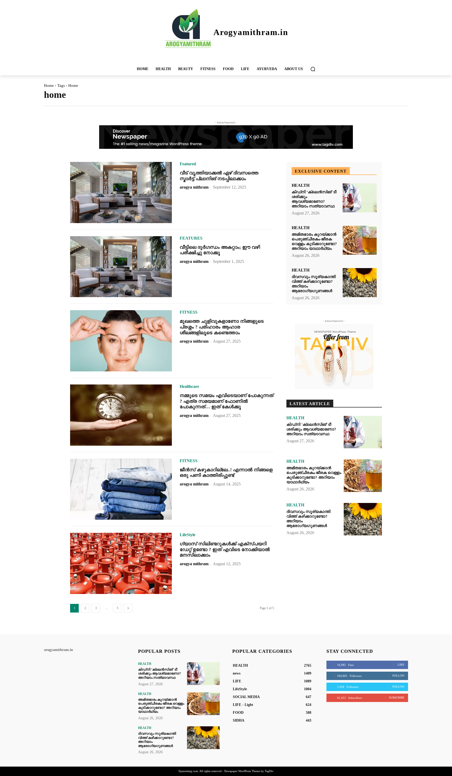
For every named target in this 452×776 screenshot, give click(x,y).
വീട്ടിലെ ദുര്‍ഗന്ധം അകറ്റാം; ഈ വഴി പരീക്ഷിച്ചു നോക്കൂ (220, 250)
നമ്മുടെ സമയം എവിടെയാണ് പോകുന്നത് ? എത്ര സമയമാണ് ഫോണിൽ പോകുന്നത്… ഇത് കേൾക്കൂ (226, 401)
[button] (313, 69)
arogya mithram (194, 187)
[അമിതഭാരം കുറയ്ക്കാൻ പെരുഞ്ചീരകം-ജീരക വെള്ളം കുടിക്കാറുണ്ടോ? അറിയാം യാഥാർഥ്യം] (360, 240)
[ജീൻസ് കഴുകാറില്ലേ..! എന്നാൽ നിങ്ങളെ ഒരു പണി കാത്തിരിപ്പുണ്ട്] (121, 489)
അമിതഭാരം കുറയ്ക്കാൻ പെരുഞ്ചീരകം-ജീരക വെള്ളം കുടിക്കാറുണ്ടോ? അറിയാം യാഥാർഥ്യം (314, 241)
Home (49, 85)
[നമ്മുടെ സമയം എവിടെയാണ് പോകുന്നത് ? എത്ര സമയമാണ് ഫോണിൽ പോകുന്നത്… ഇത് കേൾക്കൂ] (121, 415)
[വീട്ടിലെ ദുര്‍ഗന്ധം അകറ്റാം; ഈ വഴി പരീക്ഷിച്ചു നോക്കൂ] (121, 266)
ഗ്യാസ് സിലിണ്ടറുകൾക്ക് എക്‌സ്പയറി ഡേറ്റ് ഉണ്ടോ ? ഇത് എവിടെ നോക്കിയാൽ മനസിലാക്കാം (225, 549)
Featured (188, 164)
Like (401, 664)
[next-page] (128, 608)
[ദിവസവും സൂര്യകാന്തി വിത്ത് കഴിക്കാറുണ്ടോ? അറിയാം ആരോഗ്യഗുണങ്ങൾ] (360, 282)
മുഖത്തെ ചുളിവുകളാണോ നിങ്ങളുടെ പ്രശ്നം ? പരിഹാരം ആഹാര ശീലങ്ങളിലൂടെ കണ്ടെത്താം (222, 327)
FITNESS (188, 312)
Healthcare (189, 386)
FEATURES (191, 238)
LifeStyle (187, 535)
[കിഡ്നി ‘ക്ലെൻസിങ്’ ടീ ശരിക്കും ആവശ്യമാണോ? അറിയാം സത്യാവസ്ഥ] (360, 197)
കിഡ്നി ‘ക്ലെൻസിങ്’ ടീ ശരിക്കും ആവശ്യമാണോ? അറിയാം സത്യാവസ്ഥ (314, 199)
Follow (398, 675)
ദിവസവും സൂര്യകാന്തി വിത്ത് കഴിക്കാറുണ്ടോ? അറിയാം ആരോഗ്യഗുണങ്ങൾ (157, 740)
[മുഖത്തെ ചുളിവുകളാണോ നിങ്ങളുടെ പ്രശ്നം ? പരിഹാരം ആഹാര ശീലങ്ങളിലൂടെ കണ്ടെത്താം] (121, 340)
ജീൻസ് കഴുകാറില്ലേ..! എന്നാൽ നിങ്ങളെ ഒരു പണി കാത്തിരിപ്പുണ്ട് (226, 472)
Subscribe (396, 697)
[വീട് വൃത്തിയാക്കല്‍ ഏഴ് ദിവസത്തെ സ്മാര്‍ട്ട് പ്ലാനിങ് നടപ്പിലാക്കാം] (121, 192)
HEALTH (300, 185)
